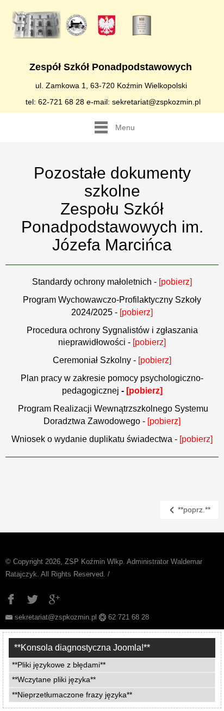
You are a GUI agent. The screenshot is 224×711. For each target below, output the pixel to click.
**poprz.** (193, 509)
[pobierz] (136, 312)
